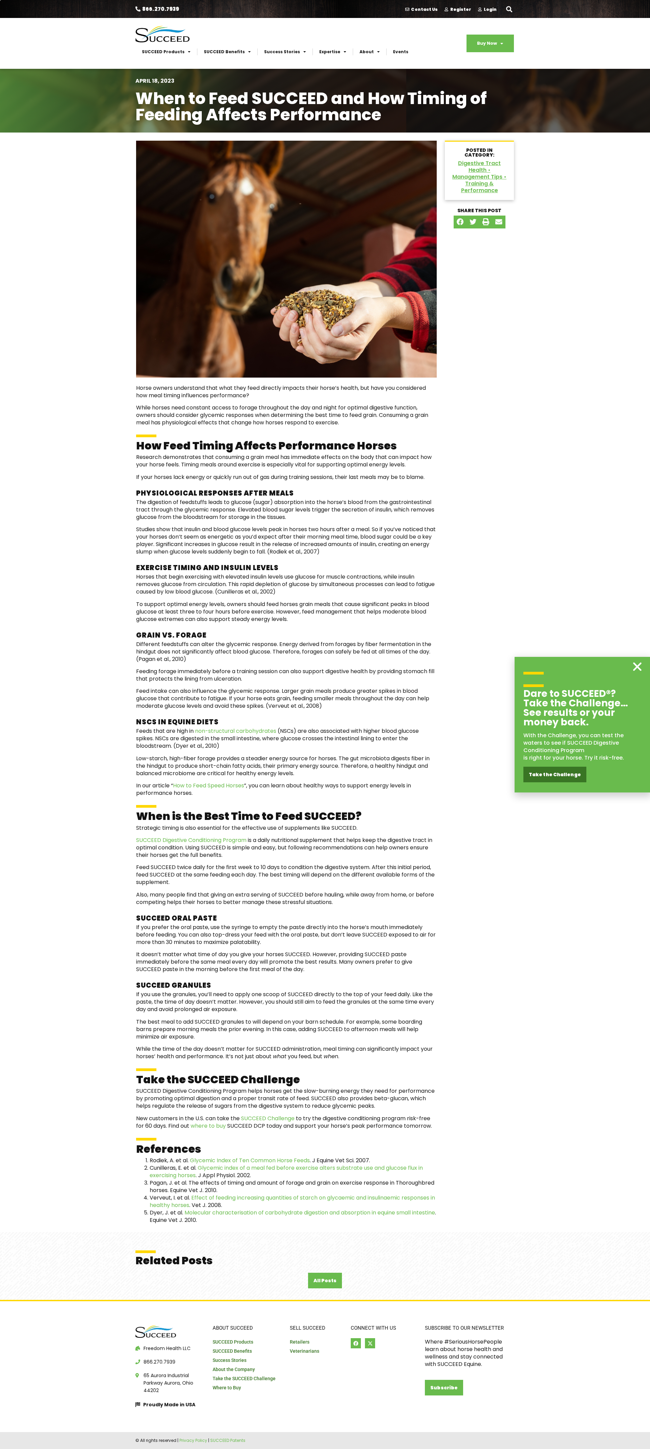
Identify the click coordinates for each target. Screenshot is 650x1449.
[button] (509, 9)
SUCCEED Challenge (268, 1118)
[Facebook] (356, 1343)
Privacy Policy (193, 1440)
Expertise (329, 52)
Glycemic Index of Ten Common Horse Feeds (250, 1160)
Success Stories (282, 52)
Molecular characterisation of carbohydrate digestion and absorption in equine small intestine (310, 1212)
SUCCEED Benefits (224, 52)
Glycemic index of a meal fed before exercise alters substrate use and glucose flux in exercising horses (286, 1171)
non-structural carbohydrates (236, 731)
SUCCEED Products (163, 52)
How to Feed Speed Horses (208, 785)
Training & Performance (479, 187)
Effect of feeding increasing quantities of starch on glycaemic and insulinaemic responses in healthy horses (292, 1201)
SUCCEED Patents (227, 1440)
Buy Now (487, 43)
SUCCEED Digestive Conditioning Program (191, 840)
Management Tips (477, 177)
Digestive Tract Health (479, 166)
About (367, 52)
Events (400, 52)
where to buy (208, 1126)
